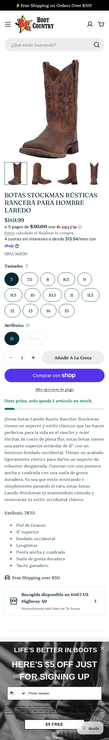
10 (32, 295)
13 (30, 310)
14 (48, 310)
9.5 (13, 295)
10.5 (52, 295)
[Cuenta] (90, 24)
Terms (92, 713)
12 (12, 310)
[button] (54, 227)
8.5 (66, 279)
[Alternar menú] (7, 24)
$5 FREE (54, 724)
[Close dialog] (102, 648)
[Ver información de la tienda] (95, 601)
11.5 (90, 295)
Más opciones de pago (54, 389)
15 (67, 310)
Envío (9, 232)
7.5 (29, 279)
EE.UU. (36, 340)
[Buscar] (96, 44)
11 (71, 295)
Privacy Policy (79, 713)
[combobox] (54, 44)
